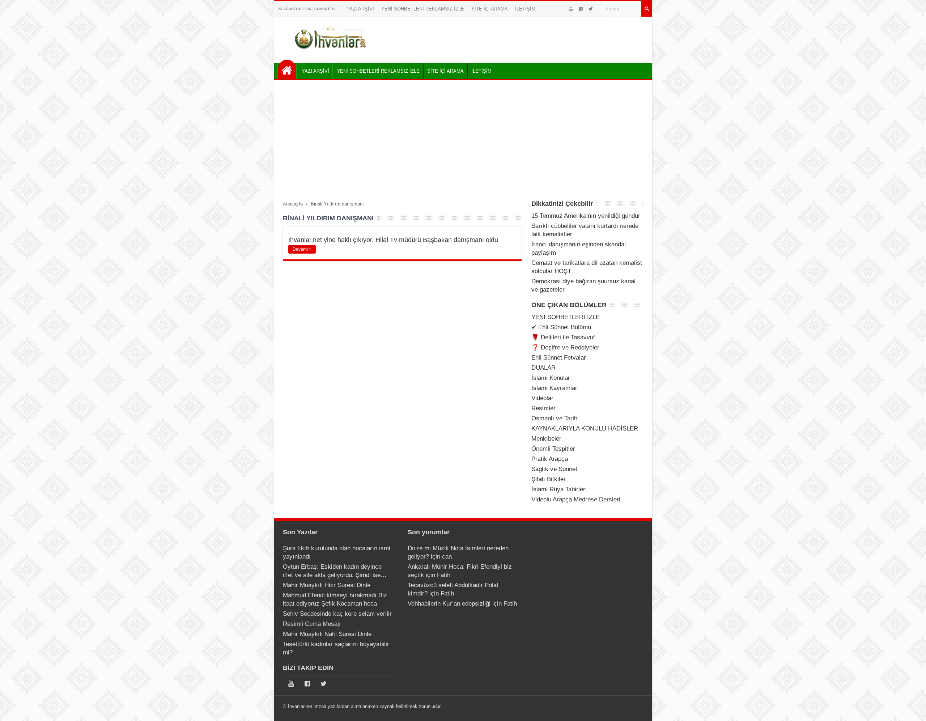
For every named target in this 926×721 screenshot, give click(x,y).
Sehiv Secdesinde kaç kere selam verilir (337, 613)
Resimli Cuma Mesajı (312, 623)
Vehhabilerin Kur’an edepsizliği (449, 603)
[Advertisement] (463, 140)
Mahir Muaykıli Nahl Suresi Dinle (327, 634)
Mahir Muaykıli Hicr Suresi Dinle (326, 585)
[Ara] (646, 9)
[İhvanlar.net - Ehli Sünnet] (287, 69)
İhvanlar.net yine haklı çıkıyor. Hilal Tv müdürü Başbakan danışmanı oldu (393, 239)
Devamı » (302, 249)
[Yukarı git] (911, 708)
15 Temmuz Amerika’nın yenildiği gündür (585, 215)
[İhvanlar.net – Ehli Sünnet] (331, 51)
